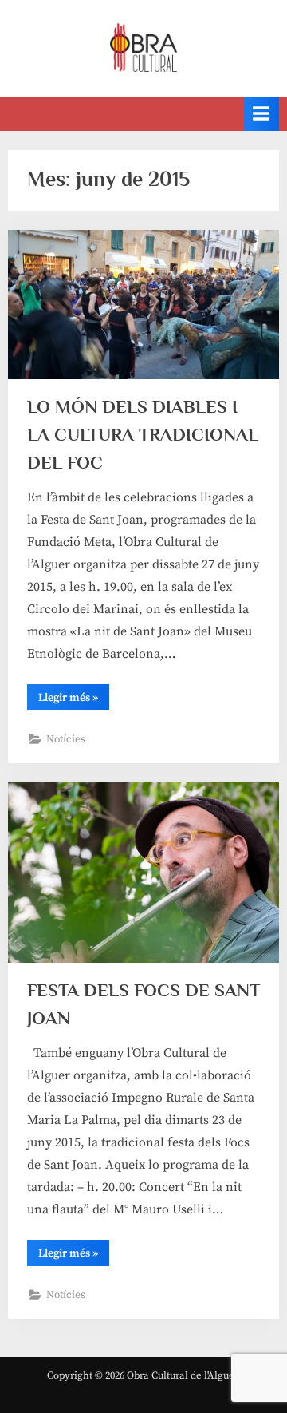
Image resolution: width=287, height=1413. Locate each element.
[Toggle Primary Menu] (261, 114)
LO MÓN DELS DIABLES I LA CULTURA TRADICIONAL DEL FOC (142, 434)
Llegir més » (73, 700)
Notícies (65, 739)
